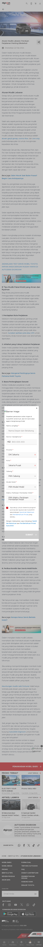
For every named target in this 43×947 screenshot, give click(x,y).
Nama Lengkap (12, 426)
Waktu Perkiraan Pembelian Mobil (19, 493)
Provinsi (9, 450)
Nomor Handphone (14, 437)
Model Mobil (11, 482)
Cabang (9, 471)
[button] (21, 408)
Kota (8, 460)
